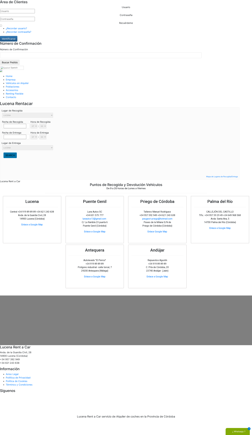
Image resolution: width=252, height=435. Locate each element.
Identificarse (8, 38)
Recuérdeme (126, 22)
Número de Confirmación (14, 49)
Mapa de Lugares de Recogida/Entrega (222, 176)
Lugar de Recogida (12, 110)
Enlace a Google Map (32, 224)
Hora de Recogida (40, 121)
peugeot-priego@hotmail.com (157, 218)
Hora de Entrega (39, 132)
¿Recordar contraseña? (18, 31)
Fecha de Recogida (12, 121)
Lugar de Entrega (11, 143)
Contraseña (126, 15)
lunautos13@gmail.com (94, 218)
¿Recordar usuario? (16, 28)
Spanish (14, 68)
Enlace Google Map (157, 231)
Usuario (126, 7)
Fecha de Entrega (11, 132)
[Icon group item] (117, 402)
